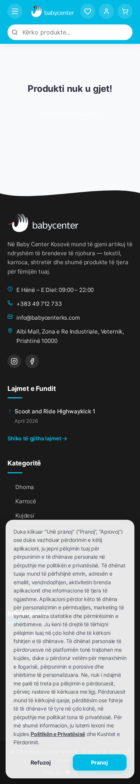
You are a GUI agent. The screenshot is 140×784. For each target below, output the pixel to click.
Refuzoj (41, 762)
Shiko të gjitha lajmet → (37, 438)
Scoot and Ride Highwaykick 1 (55, 411)
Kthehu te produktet (70, 113)
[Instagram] (14, 361)
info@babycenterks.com (48, 317)
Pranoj (99, 762)
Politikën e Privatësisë (58, 734)
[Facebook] (32, 361)
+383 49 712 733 (39, 303)
